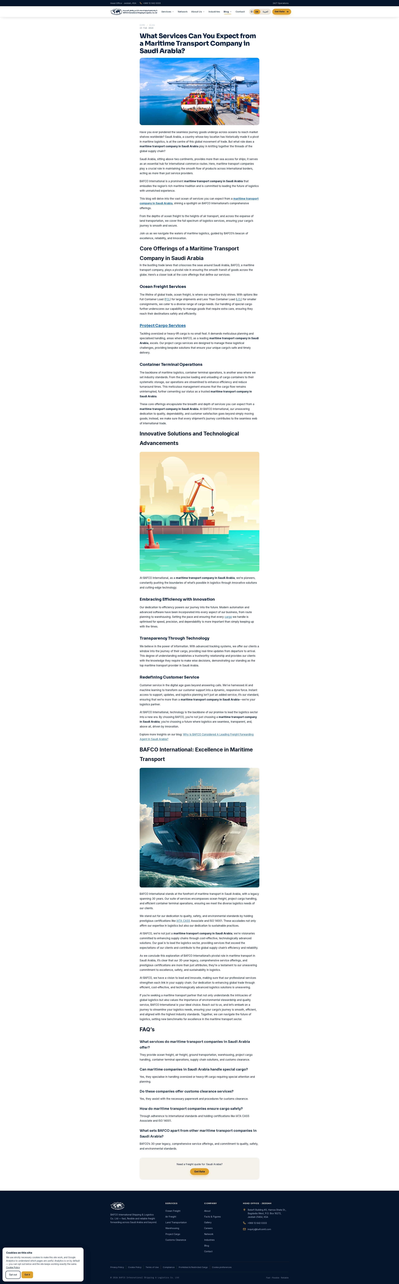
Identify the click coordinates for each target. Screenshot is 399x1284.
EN (256, 11)
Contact (240, 11)
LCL (239, 299)
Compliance (169, 1267)
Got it (27, 1274)
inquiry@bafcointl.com (259, 1229)
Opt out (13, 1274)
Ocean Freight (172, 1211)
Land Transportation (176, 1222)
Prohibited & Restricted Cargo (193, 1267)
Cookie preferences (222, 1267)
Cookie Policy (134, 1267)
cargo (228, 616)
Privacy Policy (117, 1267)
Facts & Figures (212, 1216)
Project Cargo (172, 1234)
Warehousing (172, 1228)
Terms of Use (152, 1267)
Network (182, 11)
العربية (265, 11)
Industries (214, 11)
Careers (208, 1228)
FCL (167, 299)
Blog (152, 25)
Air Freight (170, 1216)
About (207, 1211)
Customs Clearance (175, 1240)
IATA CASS (183, 920)
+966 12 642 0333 (257, 1223)
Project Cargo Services (163, 325)
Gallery (208, 1222)
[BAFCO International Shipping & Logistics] (133, 11)
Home (142, 25)
